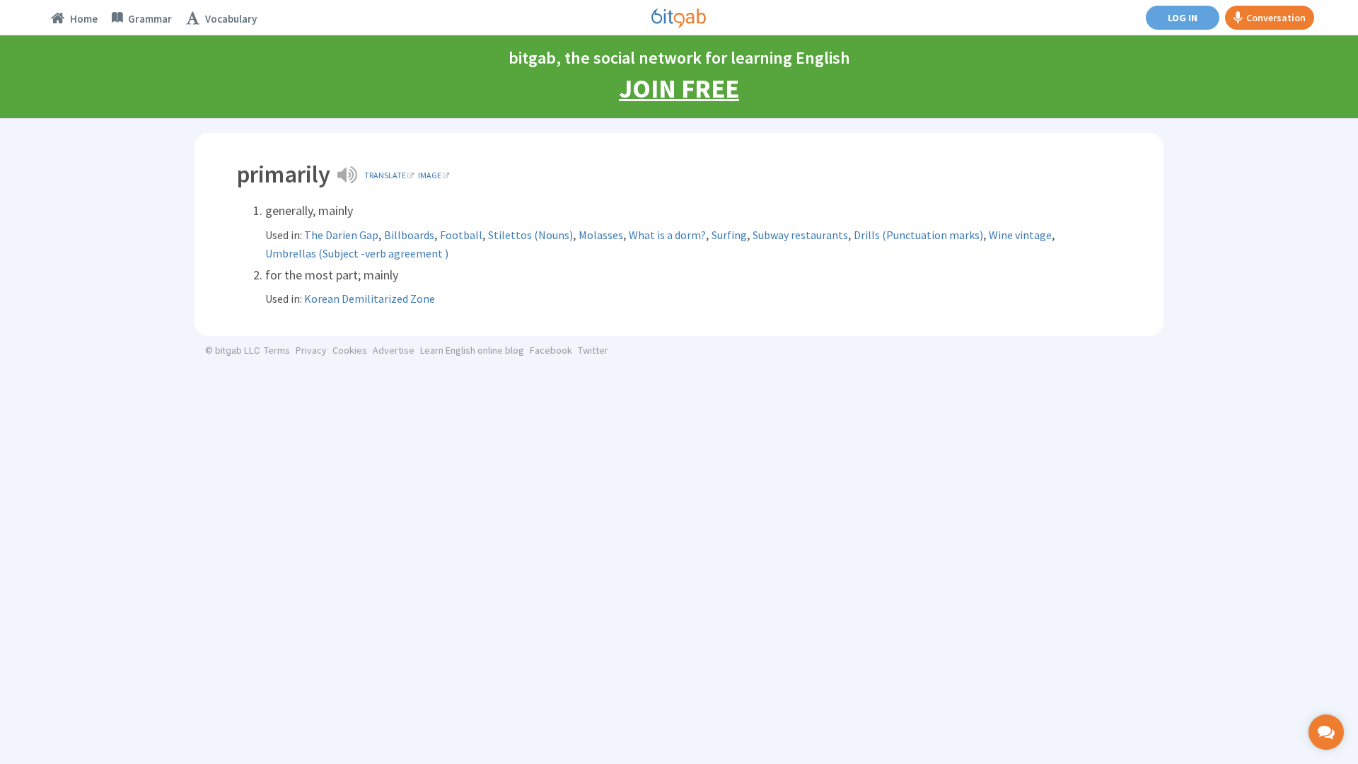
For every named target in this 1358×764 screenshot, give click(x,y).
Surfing (729, 235)
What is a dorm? (667, 235)
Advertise (393, 350)
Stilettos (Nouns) (530, 235)
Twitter (593, 350)
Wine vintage (1020, 235)
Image (429, 175)
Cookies (349, 350)
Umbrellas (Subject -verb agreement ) (356, 253)
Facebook (551, 350)
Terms (277, 350)
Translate (385, 175)
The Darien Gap (341, 235)
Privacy (311, 350)
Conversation (1276, 17)
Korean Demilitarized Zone (369, 298)
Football (461, 235)
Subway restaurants (800, 235)
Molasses (601, 235)
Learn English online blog (472, 350)
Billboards (409, 235)
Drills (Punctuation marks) (918, 235)
